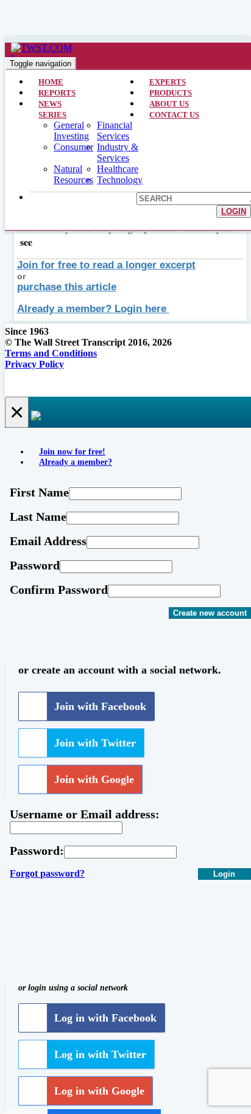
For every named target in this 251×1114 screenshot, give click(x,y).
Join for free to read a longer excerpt (106, 265)
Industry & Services (117, 152)
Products (170, 92)
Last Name (38, 516)
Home (50, 81)
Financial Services (114, 130)
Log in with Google (99, 1091)
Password (35, 565)
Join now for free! (72, 451)
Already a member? (75, 462)
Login (233, 211)
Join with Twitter (95, 743)
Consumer (73, 147)
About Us (169, 103)
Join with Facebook (100, 706)
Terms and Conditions (51, 353)
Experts (167, 81)
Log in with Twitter (100, 1054)
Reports (57, 92)
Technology (120, 180)
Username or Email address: (85, 814)
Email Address (48, 541)
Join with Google (94, 779)
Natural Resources (73, 174)
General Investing (71, 130)
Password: (37, 850)
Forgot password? (47, 873)
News (50, 103)
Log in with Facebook (105, 1018)
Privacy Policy (34, 364)
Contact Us (174, 114)
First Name (39, 492)
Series (52, 114)
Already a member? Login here (93, 309)
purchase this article (66, 287)
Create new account (210, 613)
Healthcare (117, 169)
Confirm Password (59, 589)
